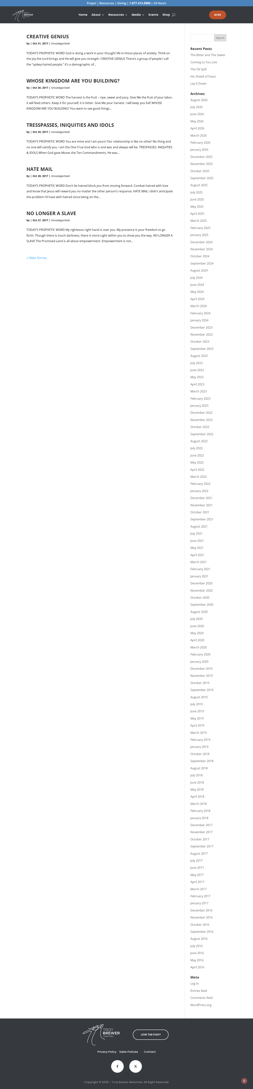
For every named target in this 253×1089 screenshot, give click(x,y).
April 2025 (197, 214)
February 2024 (200, 313)
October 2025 (199, 171)
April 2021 (197, 555)
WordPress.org (201, 1005)
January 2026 (199, 150)
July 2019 (196, 704)
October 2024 (199, 256)
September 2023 (201, 349)
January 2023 (199, 406)
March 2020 (198, 647)
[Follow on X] (135, 1066)
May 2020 (197, 633)
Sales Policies (128, 1052)
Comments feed (201, 998)
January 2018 (199, 818)
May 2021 (197, 548)
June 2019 (197, 711)
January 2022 (199, 491)
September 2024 (201, 263)
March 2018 (198, 804)
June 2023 (197, 370)
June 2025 (197, 199)
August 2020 (199, 612)
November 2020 (201, 590)
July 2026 (196, 107)
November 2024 (201, 249)
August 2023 (199, 356)
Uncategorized (60, 43)
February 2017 (200, 896)
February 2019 (200, 740)
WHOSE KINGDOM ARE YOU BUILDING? (72, 80)
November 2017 (201, 832)
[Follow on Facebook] (117, 1066)
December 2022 (201, 413)
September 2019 (201, 690)
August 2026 (199, 100)
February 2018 (200, 811)
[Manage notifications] (244, 1081)
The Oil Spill (198, 69)
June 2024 (197, 285)
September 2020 (201, 605)
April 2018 (197, 796)
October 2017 (199, 839)
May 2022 (197, 462)
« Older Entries (36, 258)
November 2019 (201, 676)
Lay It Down (198, 83)
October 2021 (199, 512)
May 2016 (197, 960)
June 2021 (197, 541)
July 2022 (196, 448)
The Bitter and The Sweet (207, 55)
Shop (166, 15)
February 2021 (200, 569)
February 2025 (200, 228)
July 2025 (196, 192)
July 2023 (196, 363)
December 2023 (201, 327)
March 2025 (198, 221)
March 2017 (198, 889)
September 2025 (201, 178)
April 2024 (197, 299)
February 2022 (200, 484)
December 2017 (201, 825)
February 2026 (200, 142)
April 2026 (197, 128)
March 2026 (198, 135)
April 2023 (197, 384)
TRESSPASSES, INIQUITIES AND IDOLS (70, 125)
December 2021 (201, 498)
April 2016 (197, 967)
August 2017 (199, 854)
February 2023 (200, 399)
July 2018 (196, 775)
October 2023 (199, 341)
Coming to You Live (203, 62)
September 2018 (201, 761)
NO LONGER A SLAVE (51, 213)
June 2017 (197, 868)
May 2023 (197, 377)
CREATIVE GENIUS (47, 36)
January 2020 (199, 662)
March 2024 (198, 306)
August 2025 (199, 185)
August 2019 (199, 697)
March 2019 (198, 733)
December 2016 (201, 910)
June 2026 (197, 114)
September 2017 (201, 846)
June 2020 (197, 626)
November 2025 (201, 164)
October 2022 (199, 427)
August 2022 (199, 441)
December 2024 (201, 242)
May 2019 (197, 718)
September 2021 (201, 519)
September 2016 (201, 932)
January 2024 (199, 320)
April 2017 (197, 882)
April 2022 (197, 470)
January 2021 (199, 576)
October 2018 (199, 754)
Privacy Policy (106, 1052)
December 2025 (201, 157)
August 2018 (199, 768)
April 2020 (197, 640)
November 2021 (201, 505)
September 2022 (201, 434)
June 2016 (197, 953)
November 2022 (201, 420)
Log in (194, 983)
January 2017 (199, 903)
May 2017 (197, 875)
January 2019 (199, 747)
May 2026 (197, 121)
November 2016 (201, 917)
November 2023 (201, 334)
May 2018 (197, 789)
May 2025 (197, 207)
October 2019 (199, 683)
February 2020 (200, 654)
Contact (150, 1052)
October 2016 (199, 925)
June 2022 (197, 455)
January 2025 (199, 235)
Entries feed (198, 991)
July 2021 (196, 533)
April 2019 (197, 725)
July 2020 (196, 619)
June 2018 (197, 782)
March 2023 (198, 391)
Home (83, 15)
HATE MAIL (39, 169)
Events (153, 15)
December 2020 (201, 583)
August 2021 (199, 526)
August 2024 (199, 270)
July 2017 (196, 861)
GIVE (217, 15)
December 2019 (201, 669)
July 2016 (196, 946)
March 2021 (198, 562)
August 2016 (199, 939)
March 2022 (198, 477)
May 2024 (197, 292)
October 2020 (199, 597)
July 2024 (196, 278)
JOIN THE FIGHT (151, 1034)
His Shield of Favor (203, 76)
